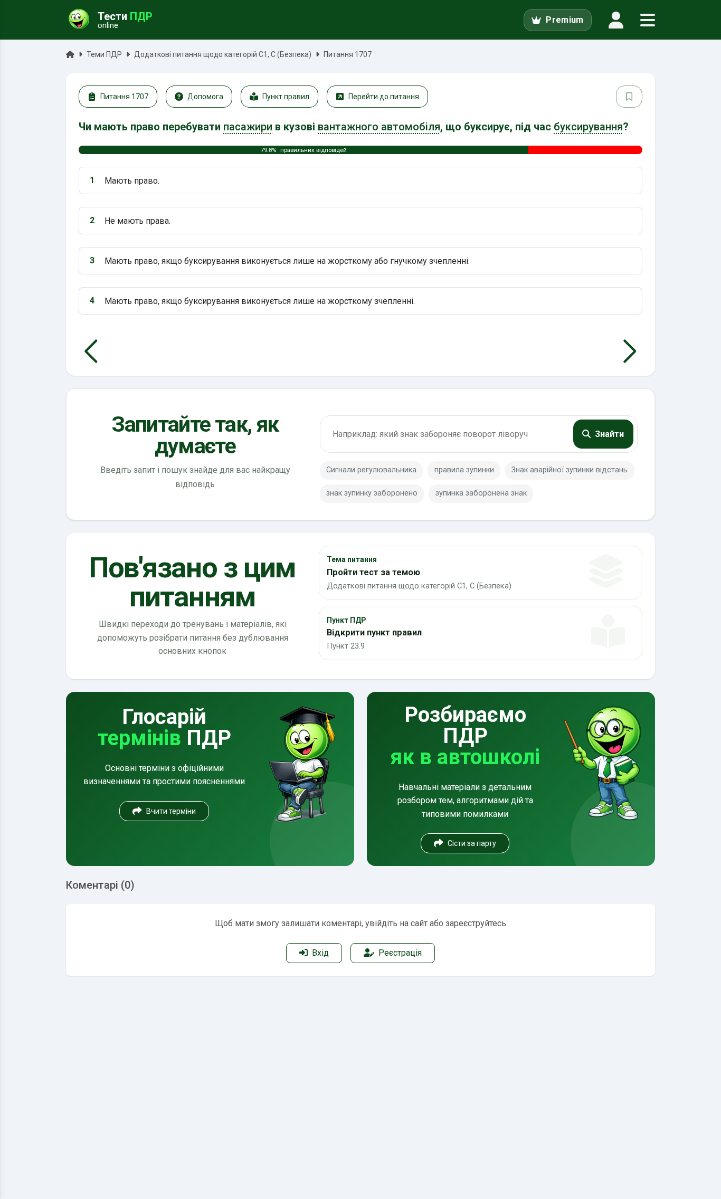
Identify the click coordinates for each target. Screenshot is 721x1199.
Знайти (609, 434)
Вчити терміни (171, 811)
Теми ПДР (104, 54)
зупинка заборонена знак (481, 493)
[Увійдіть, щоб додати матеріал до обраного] (629, 96)
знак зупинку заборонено (372, 493)
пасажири (247, 126)
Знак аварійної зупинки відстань (569, 469)
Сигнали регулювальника (371, 469)
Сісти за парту (472, 843)
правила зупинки (464, 469)
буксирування (588, 126)
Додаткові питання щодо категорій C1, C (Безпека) (222, 54)
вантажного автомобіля (379, 126)
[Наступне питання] (630, 351)
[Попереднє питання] (91, 351)
